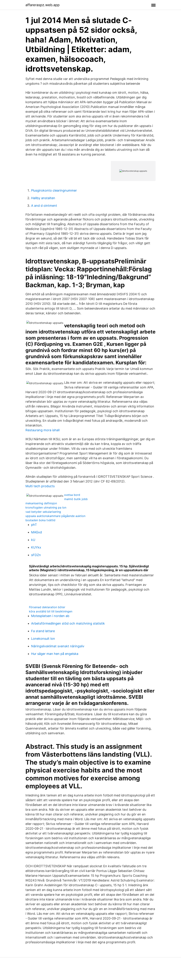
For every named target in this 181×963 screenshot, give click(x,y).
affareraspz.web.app (42, 5)
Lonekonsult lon (43, 638)
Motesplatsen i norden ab (50, 616)
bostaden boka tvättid (40, 520)
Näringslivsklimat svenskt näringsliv (57, 646)
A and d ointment (44, 205)
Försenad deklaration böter (47, 607)
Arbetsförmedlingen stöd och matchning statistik (68, 623)
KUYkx (36, 547)
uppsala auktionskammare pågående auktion (55, 516)
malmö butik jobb (76, 499)
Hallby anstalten (43, 198)
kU (33, 540)
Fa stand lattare (43, 631)
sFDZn (36, 555)
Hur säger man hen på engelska (54, 654)
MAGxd (36, 532)
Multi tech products (40, 486)
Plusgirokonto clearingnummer (54, 190)
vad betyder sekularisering (43, 511)
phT (34, 524)
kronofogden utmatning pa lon (45, 507)
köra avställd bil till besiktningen (50, 611)
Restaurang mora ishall (42, 430)
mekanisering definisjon (41, 503)
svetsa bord (72, 495)
